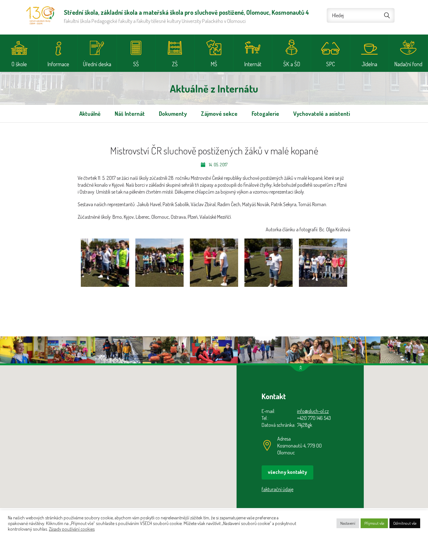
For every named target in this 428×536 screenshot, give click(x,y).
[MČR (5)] (323, 263)
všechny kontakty (287, 472)
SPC (330, 64)
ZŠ (175, 64)
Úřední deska (97, 64)
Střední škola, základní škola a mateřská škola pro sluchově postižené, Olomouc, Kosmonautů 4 (40, 15)
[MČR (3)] (214, 263)
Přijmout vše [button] (374, 523)
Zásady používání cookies (72, 529)
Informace (58, 64)
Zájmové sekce (219, 113)
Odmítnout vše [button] (404, 523)
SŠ (136, 64)
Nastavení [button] (347, 523)
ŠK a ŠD (291, 64)
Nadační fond (408, 64)
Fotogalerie (265, 113)
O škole (19, 64)
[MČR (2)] (159, 263)
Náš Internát (130, 113)
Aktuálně (90, 113)
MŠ (214, 64)
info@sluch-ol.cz (313, 411)
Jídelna (369, 64)
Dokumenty (173, 113)
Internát (252, 64)
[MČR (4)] (268, 263)
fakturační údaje (277, 489)
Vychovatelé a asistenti (321, 113)
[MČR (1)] (105, 263)
